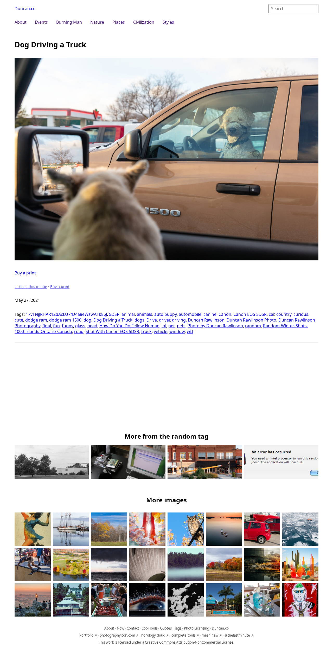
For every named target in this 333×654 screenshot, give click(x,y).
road (79, 331)
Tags (177, 628)
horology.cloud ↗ (155, 635)
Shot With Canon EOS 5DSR (112, 331)
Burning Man (69, 22)
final (46, 326)
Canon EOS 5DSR (250, 314)
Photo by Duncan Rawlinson (215, 326)
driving (179, 320)
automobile (190, 314)
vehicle (160, 331)
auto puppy (165, 314)
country (283, 314)
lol (164, 326)
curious (300, 314)
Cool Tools (149, 628)
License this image (31, 286)
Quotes (166, 628)
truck (146, 331)
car (271, 314)
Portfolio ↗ (88, 635)
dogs (139, 320)
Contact (133, 628)
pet (171, 326)
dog (87, 320)
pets (181, 326)
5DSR (114, 314)
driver (164, 320)
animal (128, 314)
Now (120, 628)
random (253, 326)
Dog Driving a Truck (112, 320)
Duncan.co (25, 8)
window (177, 331)
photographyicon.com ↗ (119, 635)
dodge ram (36, 320)
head (92, 326)
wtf (190, 331)
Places (118, 22)
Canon (225, 314)
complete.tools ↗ (185, 635)
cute (19, 320)
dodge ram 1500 (65, 320)
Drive (151, 320)
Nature (97, 22)
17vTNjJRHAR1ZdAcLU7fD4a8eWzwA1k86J (66, 314)
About (21, 22)
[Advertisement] (166, 390)
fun (56, 326)
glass (80, 326)
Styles (168, 22)
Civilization (143, 22)
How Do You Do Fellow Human (129, 326)
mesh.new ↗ (212, 635)
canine (209, 314)
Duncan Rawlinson (206, 320)
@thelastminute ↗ (239, 635)
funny (67, 326)
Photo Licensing (196, 628)
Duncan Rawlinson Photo (251, 320)
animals (144, 314)
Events (41, 22)
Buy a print (25, 273)
